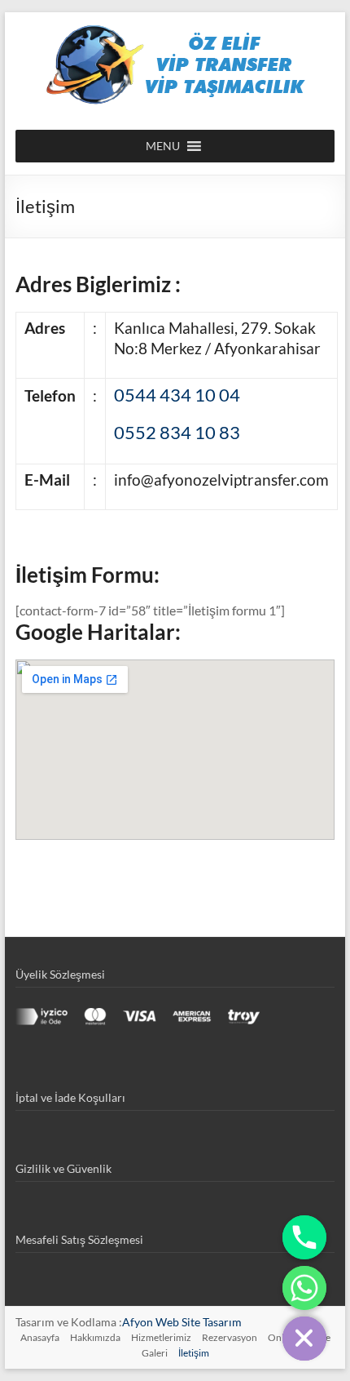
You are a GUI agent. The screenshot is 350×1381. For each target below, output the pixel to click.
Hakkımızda (95, 1337)
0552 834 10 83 (177, 432)
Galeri (155, 1353)
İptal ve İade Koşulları (70, 1097)
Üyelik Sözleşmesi (60, 974)
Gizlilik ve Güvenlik (63, 1168)
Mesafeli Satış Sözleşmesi (79, 1239)
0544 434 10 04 (177, 395)
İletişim (193, 1353)
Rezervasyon (229, 1337)
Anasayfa (39, 1337)
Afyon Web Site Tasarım (182, 1322)
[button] (163, 146)
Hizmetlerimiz (161, 1337)
